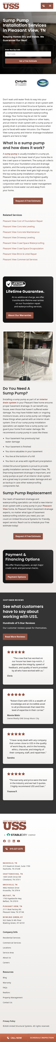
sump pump (11, 153)
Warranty (7, 982)
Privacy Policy (9, 1021)
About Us (7, 957)
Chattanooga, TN (13, 874)
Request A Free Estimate (28, 200)
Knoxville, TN (10, 884)
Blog (5, 977)
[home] (11, 6)
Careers (6, 962)
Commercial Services (12, 943)
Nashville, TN (10, 863)
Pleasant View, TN (12, 906)
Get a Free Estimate (28, 61)
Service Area (8, 952)
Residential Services (11, 937)
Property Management (13, 997)
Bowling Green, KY (13, 917)
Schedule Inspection (42, 1037)
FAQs (5, 987)
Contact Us (7, 1002)
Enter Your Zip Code (12, 50)
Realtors (6, 992)
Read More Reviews (15, 636)
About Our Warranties (19, 315)
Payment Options (17, 576)
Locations (7, 947)
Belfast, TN (9, 895)
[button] (50, 6)
